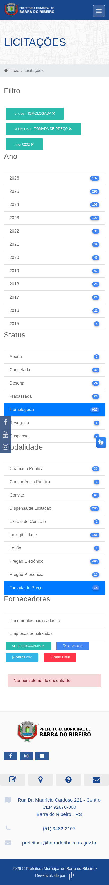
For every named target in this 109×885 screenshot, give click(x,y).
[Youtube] (5, 434)
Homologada (33, 113)
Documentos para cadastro (35, 620)
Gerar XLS (74, 646)
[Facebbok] (10, 756)
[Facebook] (5, 422)
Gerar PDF (61, 657)
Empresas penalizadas (31, 633)
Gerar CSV (23, 657)
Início (13, 70)
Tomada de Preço (42, 129)
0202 (23, 144)
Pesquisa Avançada (29, 646)
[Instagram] (5, 447)
